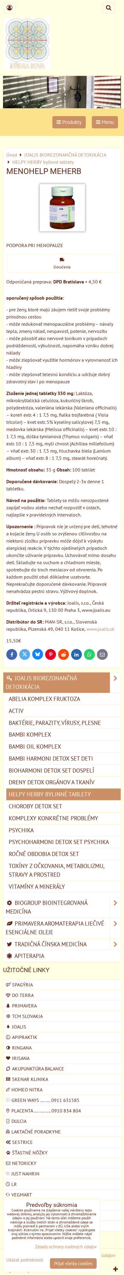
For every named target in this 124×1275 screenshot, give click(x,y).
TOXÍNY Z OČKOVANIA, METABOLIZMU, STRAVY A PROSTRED (56, 870)
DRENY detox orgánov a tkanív (52, 782)
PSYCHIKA (21, 830)
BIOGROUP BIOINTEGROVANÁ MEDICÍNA (47, 907)
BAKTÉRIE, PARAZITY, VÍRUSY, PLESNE (55, 722)
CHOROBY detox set (35, 806)
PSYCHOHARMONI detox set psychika (59, 842)
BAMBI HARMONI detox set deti (51, 758)
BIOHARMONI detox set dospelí (51, 770)
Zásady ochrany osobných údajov (66, 1247)
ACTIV (16, 710)
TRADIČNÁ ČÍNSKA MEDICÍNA (50, 944)
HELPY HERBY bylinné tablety (50, 794)
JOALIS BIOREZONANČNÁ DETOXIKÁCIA (41, 682)
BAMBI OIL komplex (35, 746)
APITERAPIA (28, 955)
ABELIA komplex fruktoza (44, 698)
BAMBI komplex (30, 734)
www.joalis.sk (100, 629)
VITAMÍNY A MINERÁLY (37, 886)
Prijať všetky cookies (73, 1263)
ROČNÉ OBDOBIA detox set (44, 853)
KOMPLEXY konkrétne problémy (53, 818)
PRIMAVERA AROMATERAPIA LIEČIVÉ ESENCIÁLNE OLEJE (55, 928)
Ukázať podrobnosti (24, 1260)
